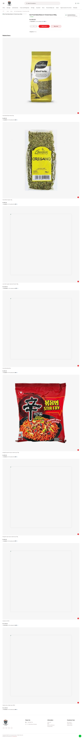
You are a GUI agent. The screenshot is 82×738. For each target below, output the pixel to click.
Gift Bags (32, 7)
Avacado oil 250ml (6, 620)
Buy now (56, 26)
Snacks (57, 7)
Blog (48, 723)
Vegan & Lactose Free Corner (65, 7)
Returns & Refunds (50, 725)
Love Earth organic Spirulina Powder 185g (10, 283)
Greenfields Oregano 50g (7, 199)
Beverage (8, 7)
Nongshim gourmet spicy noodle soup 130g (11, 452)
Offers (4, 7)
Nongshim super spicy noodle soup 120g (10, 536)
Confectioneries (15, 7)
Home (8, 11)
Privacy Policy (49, 726)
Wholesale (75, 7)
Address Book (69, 725)
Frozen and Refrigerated (24, 7)
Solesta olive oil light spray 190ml (9, 705)
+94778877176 (30, 722)
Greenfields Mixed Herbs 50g (8, 115)
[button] (78, 113)
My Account (69, 722)
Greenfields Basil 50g (7, 368)
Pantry (43, 7)
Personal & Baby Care (50, 7)
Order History (69, 723)
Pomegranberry (14, 736)
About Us (49, 722)
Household (38, 7)
